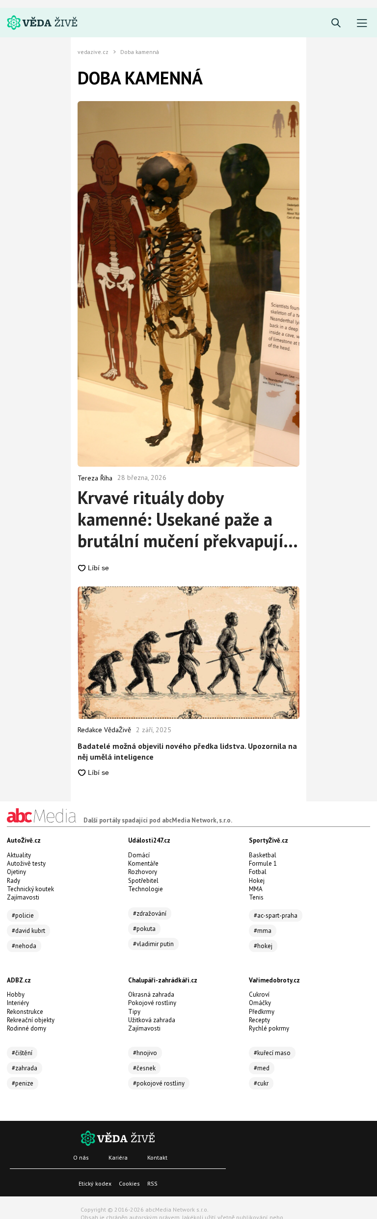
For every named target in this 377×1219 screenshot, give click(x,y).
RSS (152, 1183)
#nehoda (24, 946)
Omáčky (260, 1003)
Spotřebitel (143, 880)
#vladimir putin (153, 944)
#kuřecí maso (272, 1053)
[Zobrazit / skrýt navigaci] (362, 23)
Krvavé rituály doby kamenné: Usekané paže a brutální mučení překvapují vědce (180, 519)
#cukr (261, 1083)
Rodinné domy (26, 1028)
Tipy (134, 1011)
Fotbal (258, 872)
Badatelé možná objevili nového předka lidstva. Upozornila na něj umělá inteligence (187, 751)
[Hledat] (336, 23)
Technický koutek (30, 889)
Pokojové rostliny (152, 1003)
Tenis (256, 897)
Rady (13, 880)
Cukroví (259, 994)
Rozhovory (142, 872)
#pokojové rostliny (159, 1083)
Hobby (16, 994)
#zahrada (24, 1068)
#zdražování (149, 913)
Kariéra (118, 1157)
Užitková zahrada (151, 1020)
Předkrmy (261, 1011)
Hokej (257, 880)
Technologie (145, 889)
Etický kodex (95, 1183)
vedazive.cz (93, 52)
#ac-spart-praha (275, 915)
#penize (22, 1083)
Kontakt (157, 1157)
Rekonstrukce (25, 1011)
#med (261, 1068)
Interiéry (18, 1003)
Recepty (259, 1020)
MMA (256, 889)
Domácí (139, 855)
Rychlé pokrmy (269, 1028)
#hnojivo (145, 1053)
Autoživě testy (26, 863)
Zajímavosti (23, 897)
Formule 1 (263, 863)
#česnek (144, 1068)
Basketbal (262, 855)
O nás (81, 1157)
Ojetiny (16, 872)
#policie (23, 915)
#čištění (22, 1053)
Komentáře (143, 863)
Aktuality (19, 855)
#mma (262, 931)
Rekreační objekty (30, 1020)
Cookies (129, 1183)
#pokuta (144, 929)
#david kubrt (28, 931)
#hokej (263, 946)
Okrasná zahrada (151, 994)
